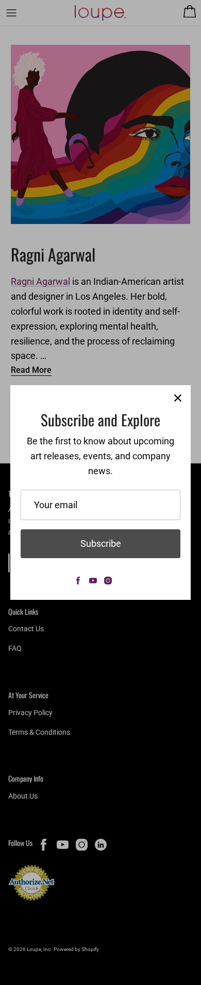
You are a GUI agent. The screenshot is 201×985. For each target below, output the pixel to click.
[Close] (177, 398)
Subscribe (100, 543)
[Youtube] (93, 580)
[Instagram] (108, 580)
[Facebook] (78, 580)
